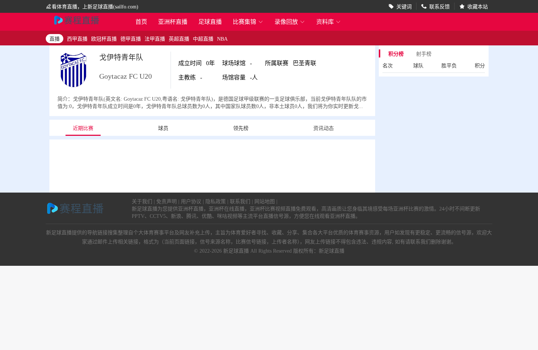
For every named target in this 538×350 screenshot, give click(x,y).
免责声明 (166, 201)
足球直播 (210, 21)
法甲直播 (155, 38)
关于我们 (142, 201)
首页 (141, 22)
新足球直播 (236, 250)
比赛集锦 (248, 21)
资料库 (328, 21)
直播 (54, 38)
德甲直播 (130, 38)
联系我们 (240, 201)
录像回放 (289, 21)
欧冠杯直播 (104, 38)
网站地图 (264, 201)
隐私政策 (215, 201)
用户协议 (191, 201)
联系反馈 (439, 6)
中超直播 (203, 38)
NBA (222, 38)
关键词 (404, 6)
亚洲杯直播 (172, 21)
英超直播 (179, 38)
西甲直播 (77, 38)
